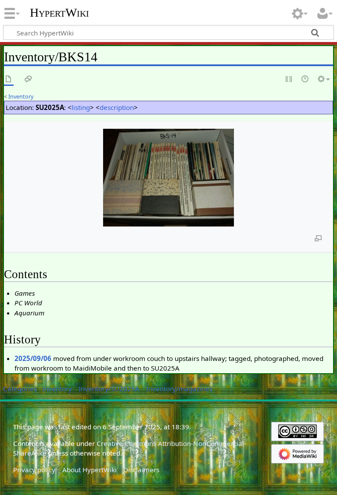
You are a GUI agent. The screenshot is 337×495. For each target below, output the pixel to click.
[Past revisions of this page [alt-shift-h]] (305, 79)
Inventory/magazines (179, 388)
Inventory (21, 96)
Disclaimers (141, 469)
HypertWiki (59, 13)
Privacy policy (34, 469)
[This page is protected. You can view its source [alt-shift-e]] (289, 79)
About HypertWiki (89, 469)
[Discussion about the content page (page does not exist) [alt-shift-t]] (28, 79)
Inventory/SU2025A (109, 388)
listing (81, 107)
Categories (20, 388)
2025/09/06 (32, 358)
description (117, 107)
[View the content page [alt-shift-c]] (9, 79)
